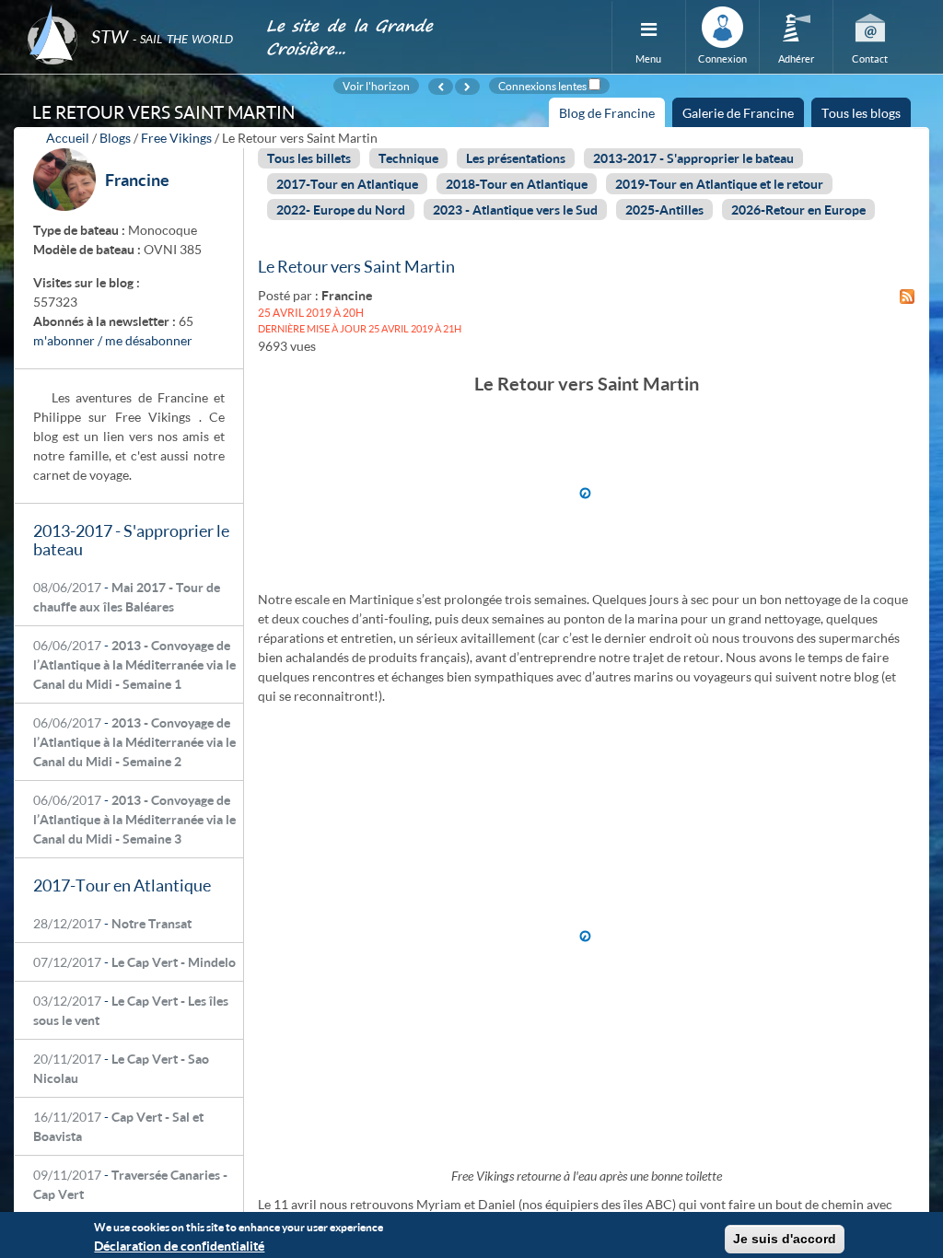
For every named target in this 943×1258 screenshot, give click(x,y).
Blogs (115, 138)
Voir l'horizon (376, 85)
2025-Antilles (664, 209)
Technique (408, 158)
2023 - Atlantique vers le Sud (515, 209)
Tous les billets (309, 158)
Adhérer (796, 58)
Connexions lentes (542, 85)
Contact (870, 58)
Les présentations (515, 158)
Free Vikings (176, 138)
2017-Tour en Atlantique (347, 184)
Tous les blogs (861, 113)
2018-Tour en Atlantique (517, 184)
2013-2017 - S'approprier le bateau (693, 158)
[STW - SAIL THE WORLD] (135, 11)
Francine (137, 179)
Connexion (722, 58)
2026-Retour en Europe (798, 209)
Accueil (67, 138)
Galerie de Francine (738, 113)
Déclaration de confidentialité (179, 1245)
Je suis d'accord (784, 1238)
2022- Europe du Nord (340, 209)
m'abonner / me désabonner (112, 340)
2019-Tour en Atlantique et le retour (719, 184)
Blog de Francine (612, 116)
